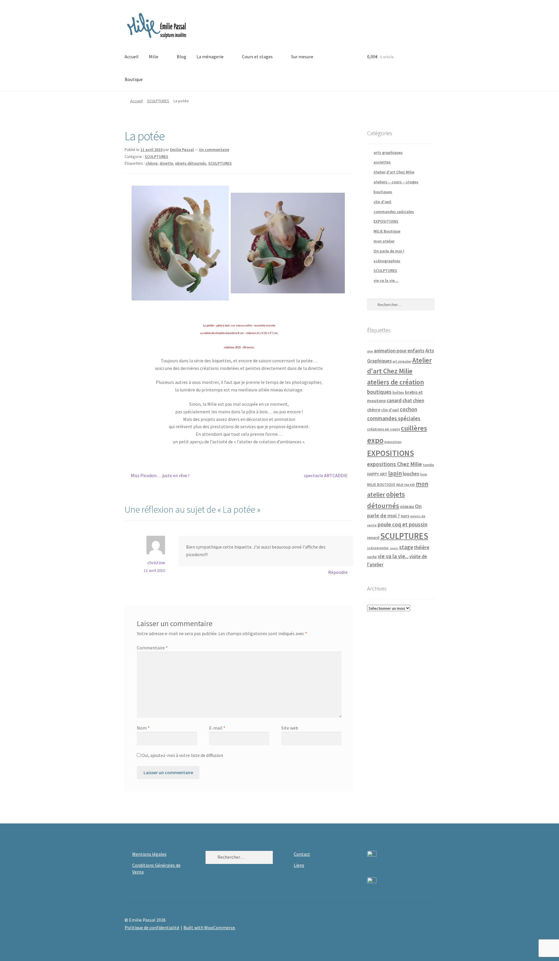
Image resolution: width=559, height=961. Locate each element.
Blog (181, 56)
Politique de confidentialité (152, 927)
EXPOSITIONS (386, 221)
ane (370, 351)
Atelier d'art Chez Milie (394, 172)
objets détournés (190, 163)
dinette (166, 163)
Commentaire (152, 648)
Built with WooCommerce (209, 927)
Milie (153, 56)
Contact (302, 854)
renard (373, 537)
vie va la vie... (393, 556)
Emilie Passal (182, 149)
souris (394, 548)
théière (421, 547)
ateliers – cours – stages (396, 182)
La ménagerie (210, 56)
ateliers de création (395, 382)
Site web (289, 728)
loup (423, 474)
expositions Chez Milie (394, 464)
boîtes (398, 392)
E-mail (217, 728)
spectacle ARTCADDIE (326, 475)
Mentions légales (149, 854)
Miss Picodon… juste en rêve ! (159, 475)
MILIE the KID (405, 485)
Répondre (338, 572)
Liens (299, 865)
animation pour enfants (399, 350)
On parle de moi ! (389, 251)
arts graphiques (388, 152)
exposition (392, 442)
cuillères (414, 428)
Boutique (134, 79)
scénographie (378, 548)
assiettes (382, 162)
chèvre (152, 163)
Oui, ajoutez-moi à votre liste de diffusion (182, 755)
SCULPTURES (158, 100)
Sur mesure (302, 56)
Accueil (132, 56)
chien (418, 400)
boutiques (383, 191)
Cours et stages (257, 56)
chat (407, 400)
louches (411, 473)
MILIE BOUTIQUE (381, 484)
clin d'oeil (382, 201)
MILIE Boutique (387, 231)
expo (375, 440)
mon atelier (384, 241)
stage (406, 547)
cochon (408, 409)
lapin (395, 473)
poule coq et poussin (402, 524)
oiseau (407, 506)
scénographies (387, 260)
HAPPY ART (377, 474)
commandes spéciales (394, 211)
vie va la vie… (386, 280)
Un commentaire (214, 149)
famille (428, 465)
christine (156, 562)
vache (372, 556)
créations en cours (383, 429)
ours (405, 516)
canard (394, 400)
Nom (143, 728)
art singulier (401, 361)
